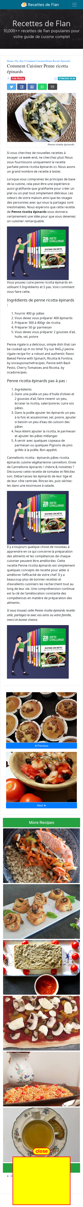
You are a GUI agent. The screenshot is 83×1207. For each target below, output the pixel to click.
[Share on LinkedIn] (32, 87)
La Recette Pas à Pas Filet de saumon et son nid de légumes (40, 854)
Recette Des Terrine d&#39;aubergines (41, 966)
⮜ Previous (41, 745)
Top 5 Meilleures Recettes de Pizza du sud (41, 1022)
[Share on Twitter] (11, 87)
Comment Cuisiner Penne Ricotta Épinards (47, 61)
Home (10, 61)
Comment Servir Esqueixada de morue (41, 776)
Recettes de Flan (43, 4)
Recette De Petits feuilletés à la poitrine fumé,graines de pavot (34, 910)
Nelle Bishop (18, 78)
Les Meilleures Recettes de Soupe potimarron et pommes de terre (40, 1133)
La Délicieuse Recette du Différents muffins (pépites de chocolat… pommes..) (41, 716)
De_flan (19, 61)
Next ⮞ (41, 805)
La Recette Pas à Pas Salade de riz (41, 1078)
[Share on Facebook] (21, 87)
